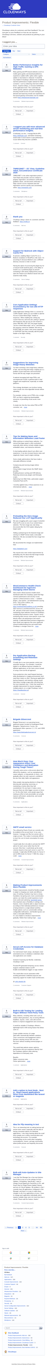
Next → (23, 1231)
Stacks (6, 1313)
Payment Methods (9, 1298)
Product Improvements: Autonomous (19, 1338)
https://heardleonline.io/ (21, 690)
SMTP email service (22, 827)
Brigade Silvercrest (22, 719)
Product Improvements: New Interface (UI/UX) (21, 1347)
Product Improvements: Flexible (18, 1345)
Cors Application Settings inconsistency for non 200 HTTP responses (28, 307)
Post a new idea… (9, 1270)
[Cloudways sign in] (29, 1258)
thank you (17, 217)
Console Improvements (27, 859)
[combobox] (22, 1328)
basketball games (36, 900)
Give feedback (13, 1333)
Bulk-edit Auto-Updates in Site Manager (27, 1173)
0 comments (16, 225)
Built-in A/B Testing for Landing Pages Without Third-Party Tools (28, 1012)
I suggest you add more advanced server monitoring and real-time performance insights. (29, 129)
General (23, 143)
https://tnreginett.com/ (25, 187)
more (25, 407)
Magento (7, 1296)
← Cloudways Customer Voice (11, 25)
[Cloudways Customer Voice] (14, 9)
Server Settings (25, 279)
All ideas (7, 1272)
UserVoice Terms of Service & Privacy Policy (23, 1364)
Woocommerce (8, 1318)
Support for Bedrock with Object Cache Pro (28, 252)
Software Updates (9, 1310)
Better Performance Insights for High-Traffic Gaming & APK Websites (28, 67)
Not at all (19, 111)
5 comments (16, 101)
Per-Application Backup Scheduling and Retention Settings (25, 657)
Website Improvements (27, 101)
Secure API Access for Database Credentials (28, 948)
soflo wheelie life (20, 981)
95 (41, 1227)
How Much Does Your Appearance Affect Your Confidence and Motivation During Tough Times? (25, 764)
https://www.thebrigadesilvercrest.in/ (24, 732)
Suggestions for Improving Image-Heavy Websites (25, 364)
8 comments (16, 411)
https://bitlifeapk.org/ (20, 135)
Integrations (7, 1294)
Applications (24, 801)
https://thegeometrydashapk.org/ (28, 97)
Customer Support (26, 985)
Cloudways (12, 1352)
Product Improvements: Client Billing (19, 1340)
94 (37, 1227)
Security (23, 337)
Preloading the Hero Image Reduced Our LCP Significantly (27, 517)
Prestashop (7, 1301)
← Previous (9, 1227)
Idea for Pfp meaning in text (26, 1124)
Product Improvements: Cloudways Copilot (21, 1342)
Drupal (6, 1286)
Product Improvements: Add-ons (17, 1335)
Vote (6, 70)
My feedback (7, 57)
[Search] (41, 1328)
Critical (20, 114)
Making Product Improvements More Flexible (27, 886)
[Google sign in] (11, 1253)
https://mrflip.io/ (25, 221)
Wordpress (24, 191)
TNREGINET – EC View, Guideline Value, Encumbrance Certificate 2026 (28, 171)
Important (30, 111)
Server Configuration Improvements (14, 1306)
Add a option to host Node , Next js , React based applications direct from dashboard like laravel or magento (29, 1093)
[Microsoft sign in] (29, 1253)
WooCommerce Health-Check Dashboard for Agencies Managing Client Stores (27, 588)
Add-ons (23, 225)
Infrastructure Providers (11, 1291)
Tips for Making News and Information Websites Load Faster (29, 437)
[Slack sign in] (11, 1258)
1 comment (16, 143)
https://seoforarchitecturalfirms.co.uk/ (25, 606)
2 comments (16, 191)
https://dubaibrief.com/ (20, 549)
